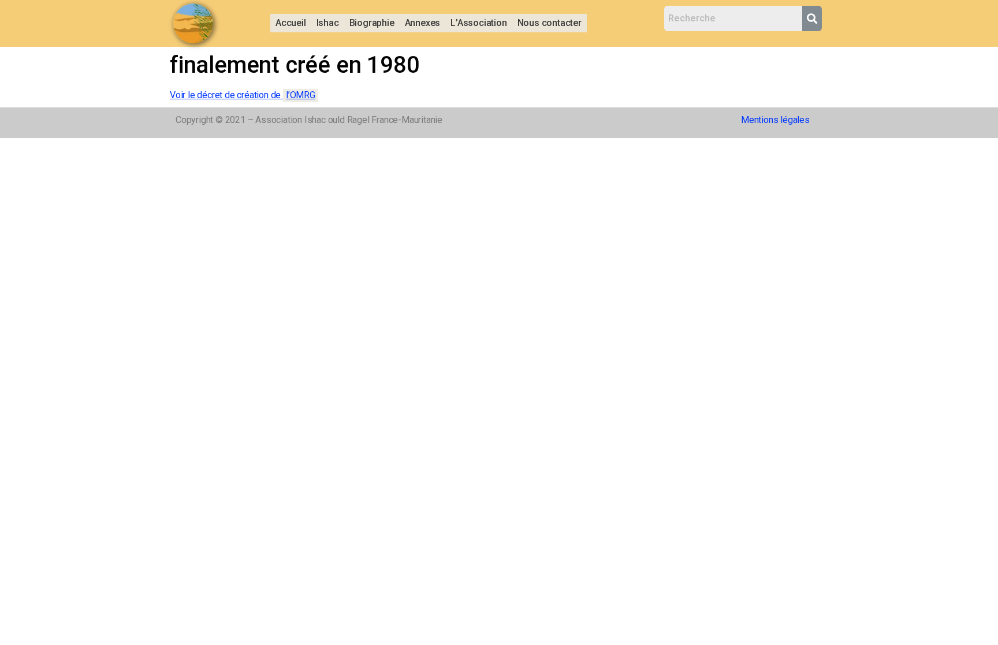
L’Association (478, 22)
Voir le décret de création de (242, 95)
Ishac (327, 22)
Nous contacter (549, 22)
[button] (327, 23)
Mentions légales (775, 119)
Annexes (423, 22)
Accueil (290, 22)
